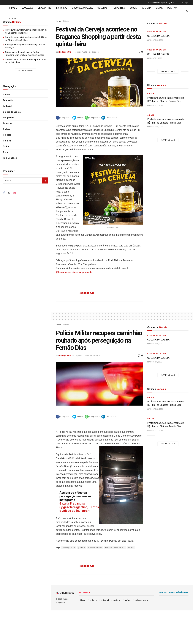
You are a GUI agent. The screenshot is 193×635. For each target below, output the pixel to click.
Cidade (6, 94)
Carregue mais (25, 71)
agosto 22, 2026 (156, 40)
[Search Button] (45, 180)
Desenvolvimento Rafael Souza (173, 592)
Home (58, 325)
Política (7, 141)
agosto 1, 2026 (155, 58)
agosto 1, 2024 (81, 52)
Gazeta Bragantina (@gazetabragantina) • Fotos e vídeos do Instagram (79, 507)
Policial (7, 135)
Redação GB (65, 52)
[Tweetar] (78, 118)
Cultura (6, 129)
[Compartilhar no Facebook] (63, 118)
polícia (81, 548)
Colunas (102, 8)
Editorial (7, 106)
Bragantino (8, 117)
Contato (14, 18)
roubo (131, 548)
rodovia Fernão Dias (115, 548)
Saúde (6, 146)
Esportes (7, 123)
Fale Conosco (10, 158)
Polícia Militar (95, 548)
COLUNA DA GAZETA (158, 35)
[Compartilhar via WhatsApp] (92, 118)
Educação (8, 100)
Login (186, 3)
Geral (5, 152)
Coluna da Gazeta (12, 112)
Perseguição (69, 548)
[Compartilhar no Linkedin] (109, 118)
